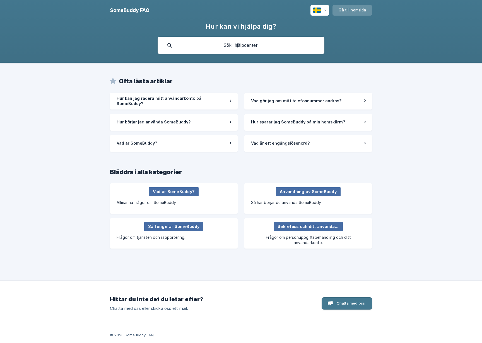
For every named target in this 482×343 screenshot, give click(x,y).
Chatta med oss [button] (351, 303)
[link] (174, 101)
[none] (130, 10)
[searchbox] (241, 45)
